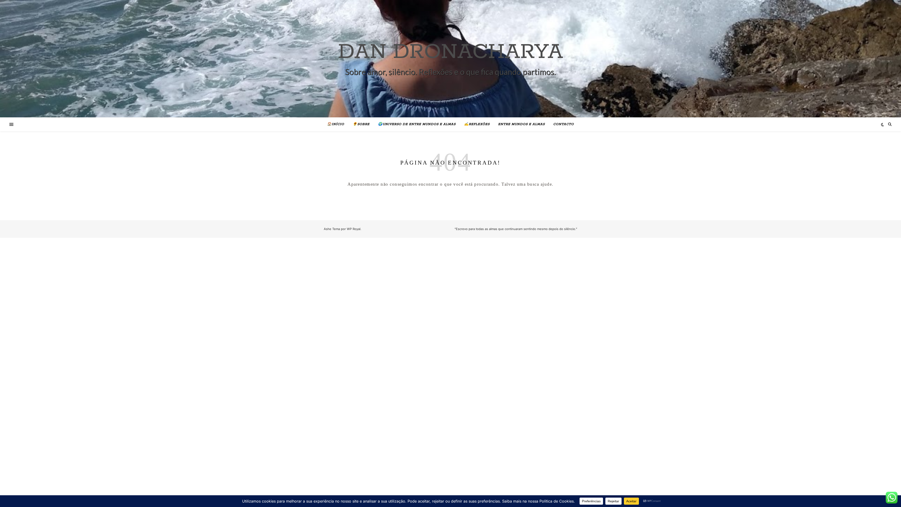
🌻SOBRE (361, 124)
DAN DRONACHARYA (450, 52)
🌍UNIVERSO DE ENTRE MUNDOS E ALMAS (417, 124)
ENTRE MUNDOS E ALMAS (521, 124)
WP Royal (353, 229)
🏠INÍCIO (335, 124)
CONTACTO (563, 124)
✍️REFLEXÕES (477, 124)
